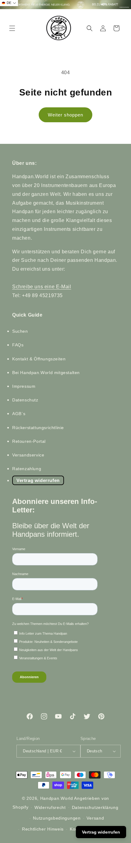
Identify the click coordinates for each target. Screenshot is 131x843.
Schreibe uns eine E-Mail (41, 286)
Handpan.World (56, 798)
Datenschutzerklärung (95, 807)
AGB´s (19, 413)
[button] (12, 28)
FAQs (17, 344)
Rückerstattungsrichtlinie (38, 427)
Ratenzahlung (26, 468)
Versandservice (28, 455)
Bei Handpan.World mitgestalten (46, 372)
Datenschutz (25, 399)
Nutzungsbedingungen (56, 818)
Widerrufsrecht (50, 807)
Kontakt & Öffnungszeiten (39, 358)
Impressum (23, 386)
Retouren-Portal (29, 441)
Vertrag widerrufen (38, 480)
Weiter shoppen (65, 114)
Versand (95, 818)
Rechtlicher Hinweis (43, 829)
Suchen (20, 331)
